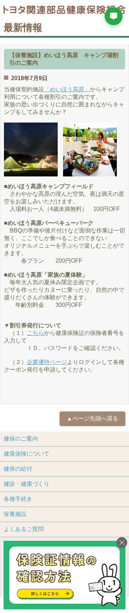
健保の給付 (18, 469)
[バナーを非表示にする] (121, 542)
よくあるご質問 (24, 529)
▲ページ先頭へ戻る (92, 418)
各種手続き (18, 499)
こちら (35, 333)
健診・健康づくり (26, 484)
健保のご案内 (21, 438)
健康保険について (26, 454)
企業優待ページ (47, 362)
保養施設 (15, 514)
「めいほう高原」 (67, 89)
